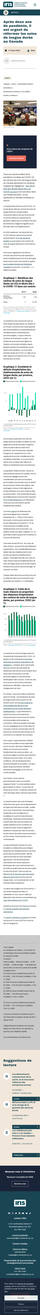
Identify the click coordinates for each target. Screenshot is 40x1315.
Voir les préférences (21, 1310)
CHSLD (13, 84)
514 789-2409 (20, 1230)
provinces (7, 88)
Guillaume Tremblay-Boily (22, 1093)
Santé (7, 78)
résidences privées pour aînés (16, 92)
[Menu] (35, 5)
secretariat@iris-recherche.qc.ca (20, 1238)
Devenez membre (16, 158)
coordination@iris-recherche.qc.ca (20, 1274)
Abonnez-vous (20, 1184)
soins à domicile (10, 95)
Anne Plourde (17, 1118)
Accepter (21, 1298)
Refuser (21, 1304)
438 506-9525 (20, 1252)
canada (6, 84)
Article (14, 12)
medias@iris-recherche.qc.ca (20, 1255)
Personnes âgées (25, 84)
